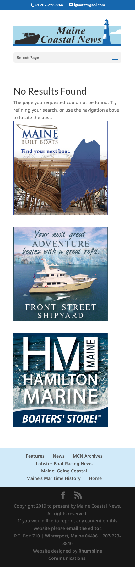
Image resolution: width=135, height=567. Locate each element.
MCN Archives (88, 456)
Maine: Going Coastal (64, 471)
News (59, 456)
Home (95, 478)
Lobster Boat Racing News (64, 463)
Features (35, 456)
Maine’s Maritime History (53, 478)
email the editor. (84, 528)
